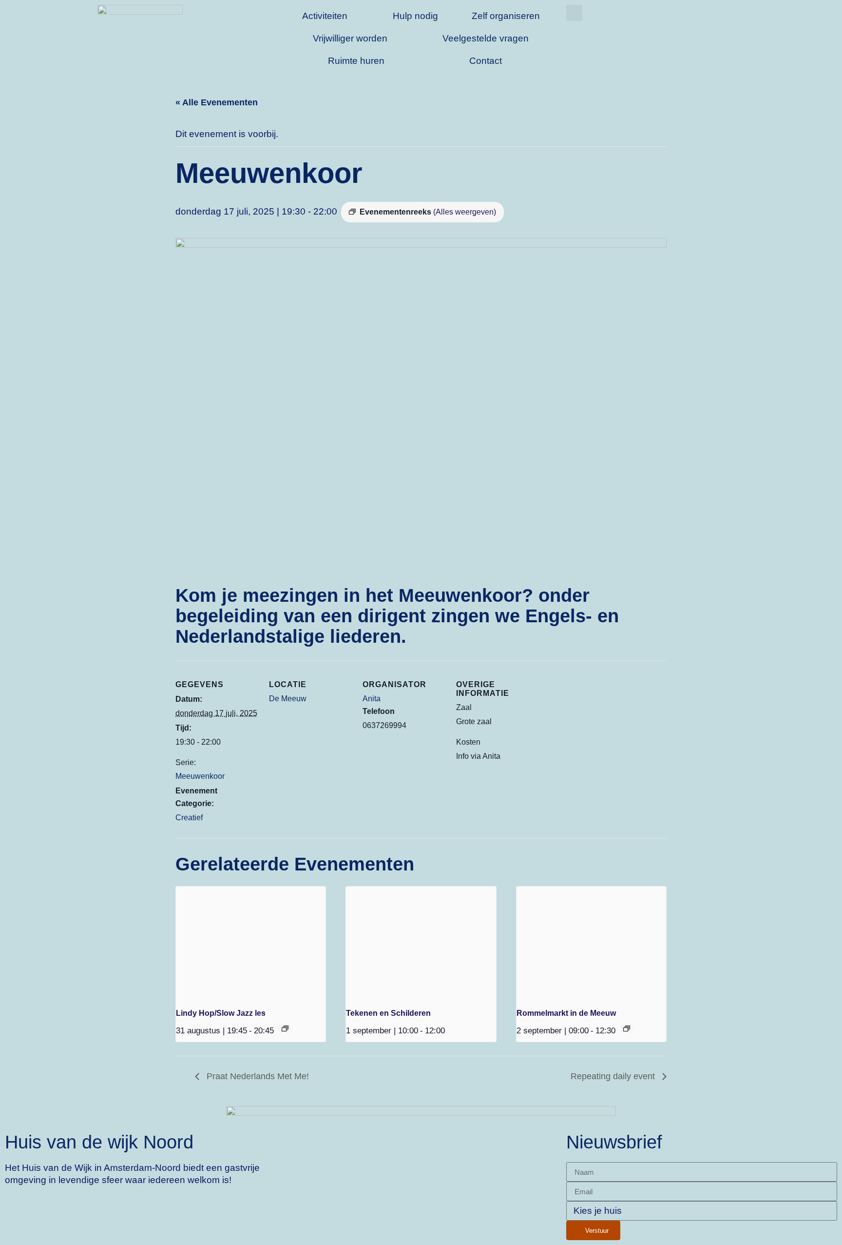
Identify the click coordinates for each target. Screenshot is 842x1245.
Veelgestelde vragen (485, 38)
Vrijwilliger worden (350, 38)
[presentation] (250, 943)
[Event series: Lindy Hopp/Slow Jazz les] (285, 1028)
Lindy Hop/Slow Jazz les (221, 1013)
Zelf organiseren (506, 16)
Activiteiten (324, 16)
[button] (574, 13)
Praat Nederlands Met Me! (256, 1076)
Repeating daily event (614, 1076)
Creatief (189, 817)
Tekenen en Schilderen (388, 1013)
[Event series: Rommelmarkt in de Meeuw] (626, 1028)
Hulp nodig (415, 16)
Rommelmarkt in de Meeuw (566, 1013)
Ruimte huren (356, 61)
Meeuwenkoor (200, 776)
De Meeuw (287, 698)
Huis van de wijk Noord (99, 1141)
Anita (372, 698)
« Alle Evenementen (216, 102)
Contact (485, 61)
